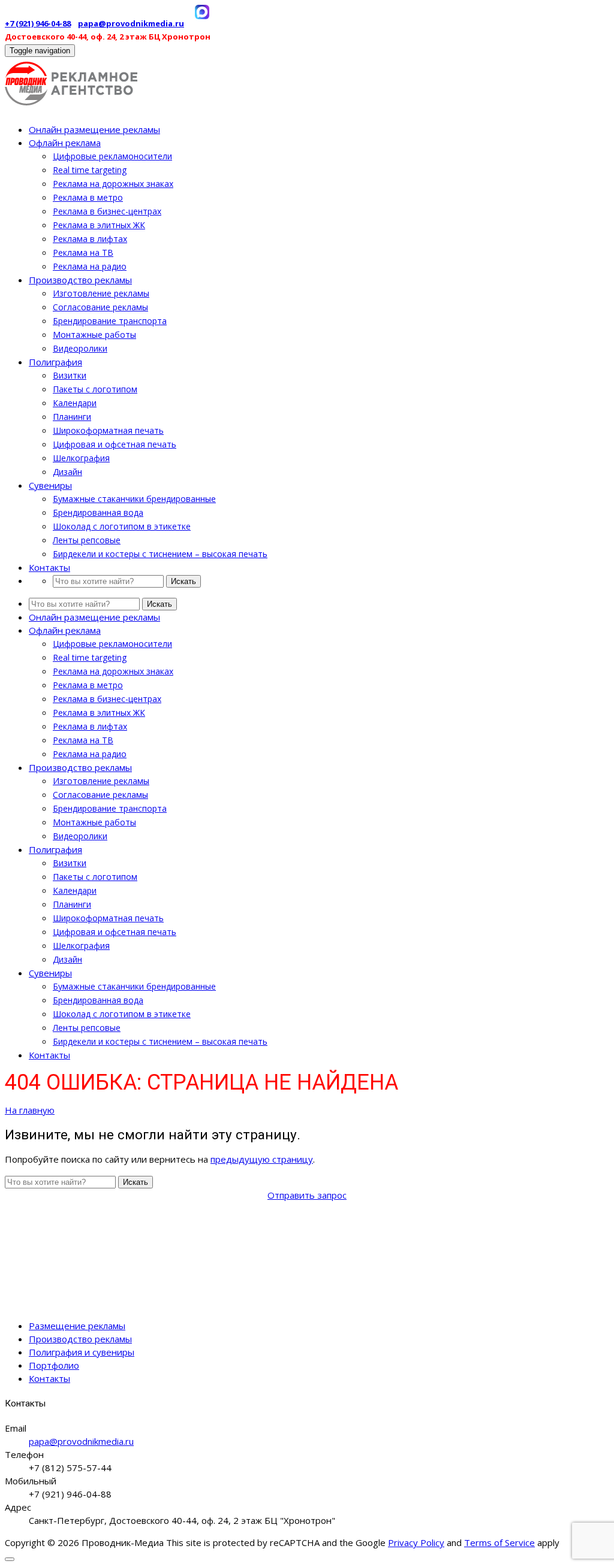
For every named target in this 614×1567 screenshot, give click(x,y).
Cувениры (50, 485)
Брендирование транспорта (110, 320)
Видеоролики (80, 348)
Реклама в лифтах (90, 238)
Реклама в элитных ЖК (99, 225)
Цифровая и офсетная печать (114, 444)
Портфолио (54, 1365)
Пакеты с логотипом (95, 389)
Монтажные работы (94, 334)
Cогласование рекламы (100, 307)
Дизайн (67, 471)
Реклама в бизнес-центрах (107, 211)
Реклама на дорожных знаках (113, 183)
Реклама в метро (88, 197)
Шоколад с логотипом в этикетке (122, 526)
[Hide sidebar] (9, 1559)
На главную (30, 1110)
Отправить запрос (307, 1195)
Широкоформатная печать (108, 430)
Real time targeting (90, 170)
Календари (75, 403)
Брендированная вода (98, 512)
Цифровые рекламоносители (112, 156)
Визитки (69, 375)
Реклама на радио (90, 266)
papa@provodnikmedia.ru (131, 23)
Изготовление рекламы (101, 293)
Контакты (49, 567)
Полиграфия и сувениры (81, 1352)
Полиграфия (55, 362)
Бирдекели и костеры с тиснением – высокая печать (160, 553)
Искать (183, 581)
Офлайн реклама (65, 143)
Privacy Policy (416, 1542)
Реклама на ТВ (83, 252)
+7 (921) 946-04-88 (38, 23)
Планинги (72, 416)
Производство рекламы (80, 280)
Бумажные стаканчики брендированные (134, 498)
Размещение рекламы (77, 1326)
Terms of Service (499, 1542)
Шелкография (81, 458)
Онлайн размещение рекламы (94, 129)
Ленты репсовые (87, 540)
